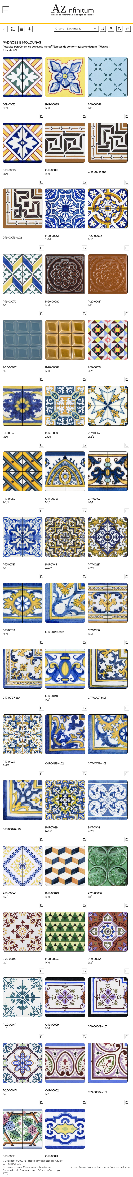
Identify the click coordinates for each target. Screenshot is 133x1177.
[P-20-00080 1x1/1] (52, 295)
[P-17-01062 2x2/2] (94, 427)
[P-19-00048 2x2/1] (9, 887)
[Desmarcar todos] (120, 28)
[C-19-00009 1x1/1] (52, 1019)
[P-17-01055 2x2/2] (9, 493)
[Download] (128, 28)
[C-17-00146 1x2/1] (9, 427)
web (74, 1167)
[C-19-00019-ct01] (97, 164)
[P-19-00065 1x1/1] (52, 98)
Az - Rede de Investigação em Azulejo (43, 1160)
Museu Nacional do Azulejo (37, 1167)
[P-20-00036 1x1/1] (95, 887)
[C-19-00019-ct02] (12, 230)
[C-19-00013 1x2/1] (9, 1150)
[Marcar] (42, 116)
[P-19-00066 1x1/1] (94, 98)
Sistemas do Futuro (120, 1167)
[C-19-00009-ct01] (97, 1019)
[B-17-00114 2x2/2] (94, 821)
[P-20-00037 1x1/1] (9, 953)
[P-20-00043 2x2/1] (10, 1084)
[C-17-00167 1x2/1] (94, 493)
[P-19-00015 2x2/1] (94, 361)
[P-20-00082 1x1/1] (10, 361)
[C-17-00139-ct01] (97, 756)
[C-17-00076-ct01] (12, 821)
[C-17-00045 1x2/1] (51, 493)
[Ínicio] (26, 9)
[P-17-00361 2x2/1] (9, 558)
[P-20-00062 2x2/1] (95, 230)
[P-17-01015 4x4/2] (51, 558)
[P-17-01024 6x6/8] (9, 756)
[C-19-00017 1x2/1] (9, 98)
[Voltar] (6, 29)
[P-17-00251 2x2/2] (94, 558)
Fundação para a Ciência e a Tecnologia (40, 1170)
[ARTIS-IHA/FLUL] (12, 1164)
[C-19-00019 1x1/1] (51, 164)
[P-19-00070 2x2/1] (9, 295)
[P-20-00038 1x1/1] (52, 953)
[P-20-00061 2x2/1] (52, 230)
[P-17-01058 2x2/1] (51, 427)
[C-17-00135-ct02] (54, 756)
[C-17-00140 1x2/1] (51, 690)
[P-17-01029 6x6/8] (51, 821)
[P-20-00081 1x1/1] (94, 295)
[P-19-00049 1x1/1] (52, 887)
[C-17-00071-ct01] (97, 690)
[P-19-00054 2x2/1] (94, 953)
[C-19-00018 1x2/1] (9, 164)
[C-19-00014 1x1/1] (51, 1150)
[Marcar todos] (112, 28)
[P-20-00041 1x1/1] (9, 1019)
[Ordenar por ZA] (103, 28)
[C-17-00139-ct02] (54, 624)
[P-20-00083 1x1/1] (52, 361)
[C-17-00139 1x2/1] (9, 624)
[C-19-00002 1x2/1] (52, 1084)
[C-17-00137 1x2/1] (94, 624)
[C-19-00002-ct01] (97, 1084)
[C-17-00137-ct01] (11, 690)
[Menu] (6, 10)
